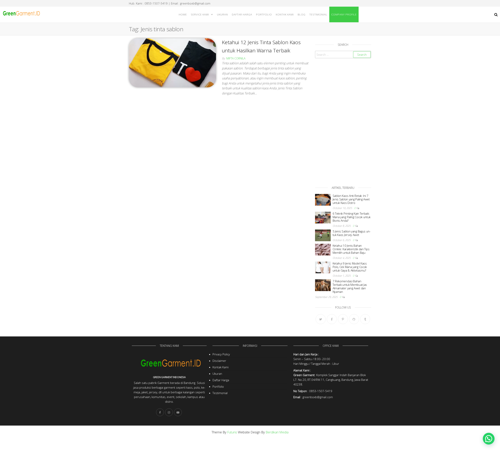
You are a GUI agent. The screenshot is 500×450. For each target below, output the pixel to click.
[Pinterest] (343, 319)
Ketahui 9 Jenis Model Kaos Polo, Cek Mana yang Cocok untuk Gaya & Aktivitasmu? (350, 266)
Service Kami (200, 14)
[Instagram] (169, 412)
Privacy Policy (221, 354)
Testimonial (318, 14)
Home (183, 14)
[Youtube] (178, 412)
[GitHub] (354, 319)
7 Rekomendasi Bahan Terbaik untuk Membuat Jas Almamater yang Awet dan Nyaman (350, 286)
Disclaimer (219, 361)
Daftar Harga (242, 14)
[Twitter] (321, 319)
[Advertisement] (343, 120)
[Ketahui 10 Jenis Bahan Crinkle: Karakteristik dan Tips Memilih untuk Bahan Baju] (323, 249)
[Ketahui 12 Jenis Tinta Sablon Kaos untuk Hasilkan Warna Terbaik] (172, 62)
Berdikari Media (277, 432)
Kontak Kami (285, 14)
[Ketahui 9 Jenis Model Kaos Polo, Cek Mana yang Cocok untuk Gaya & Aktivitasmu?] (323, 267)
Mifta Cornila (235, 58)
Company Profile (344, 14)
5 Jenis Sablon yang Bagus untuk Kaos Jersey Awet (352, 233)
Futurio (232, 432)
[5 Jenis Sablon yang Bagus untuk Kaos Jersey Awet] (323, 235)
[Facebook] (332, 319)
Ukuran (222, 14)
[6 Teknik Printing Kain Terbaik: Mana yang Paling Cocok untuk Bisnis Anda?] (323, 217)
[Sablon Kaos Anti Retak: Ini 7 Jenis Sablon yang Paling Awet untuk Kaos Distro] (323, 199)
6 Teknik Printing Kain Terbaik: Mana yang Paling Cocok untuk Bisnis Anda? (352, 217)
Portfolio (264, 14)
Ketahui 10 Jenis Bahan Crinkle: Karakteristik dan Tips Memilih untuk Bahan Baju (351, 249)
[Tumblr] (365, 319)
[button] (489, 439)
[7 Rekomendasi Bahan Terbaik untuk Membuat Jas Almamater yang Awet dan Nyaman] (323, 285)
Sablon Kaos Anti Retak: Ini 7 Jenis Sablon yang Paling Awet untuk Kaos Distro (351, 199)
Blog (301, 14)
